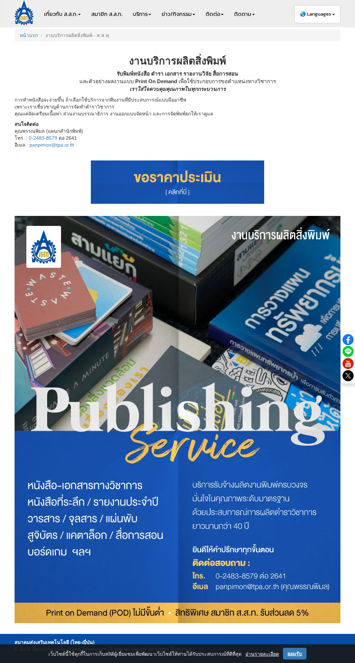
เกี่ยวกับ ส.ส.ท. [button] (60, 14)
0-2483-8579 (43, 138)
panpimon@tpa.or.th (51, 145)
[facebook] (348, 339)
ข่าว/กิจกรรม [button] (177, 14)
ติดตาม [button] (242, 14)
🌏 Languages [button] (316, 14)
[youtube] (348, 363)
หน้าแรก (29, 35)
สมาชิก (106, 14)
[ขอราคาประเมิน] (177, 182)
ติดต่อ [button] (213, 14)
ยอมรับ (294, 653)
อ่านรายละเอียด (262, 654)
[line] (348, 351)
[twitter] (348, 375)
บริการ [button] (140, 14)
